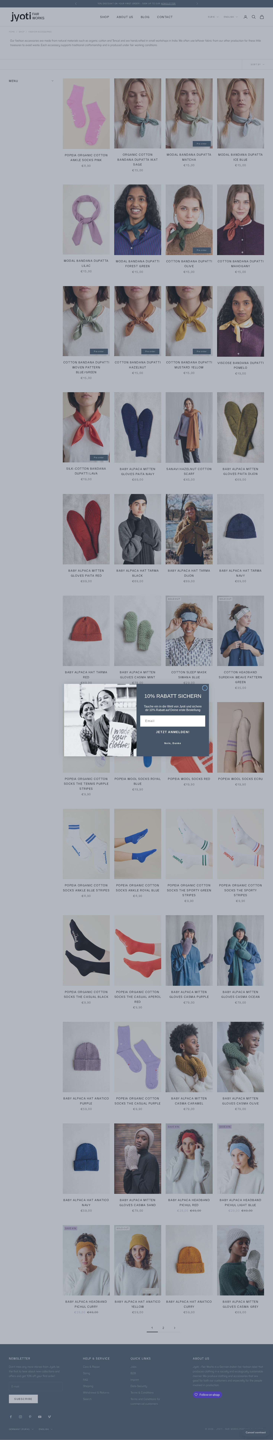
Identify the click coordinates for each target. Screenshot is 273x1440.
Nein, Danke (172, 743)
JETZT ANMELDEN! (173, 732)
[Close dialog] (205, 688)
